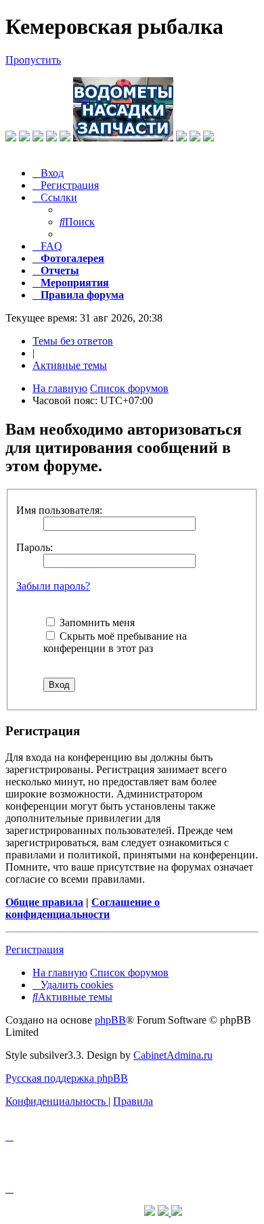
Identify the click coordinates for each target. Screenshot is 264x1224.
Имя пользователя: (59, 510)
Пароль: (34, 547)
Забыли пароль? (53, 586)
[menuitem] (48, 173)
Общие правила (44, 902)
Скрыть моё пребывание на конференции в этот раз (115, 642)
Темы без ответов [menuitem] (72, 341)
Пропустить (33, 60)
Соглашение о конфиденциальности (82, 908)
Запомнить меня (96, 622)
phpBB (110, 1020)
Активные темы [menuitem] (69, 365)
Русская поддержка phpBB (66, 1078)
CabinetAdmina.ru (173, 1055)
